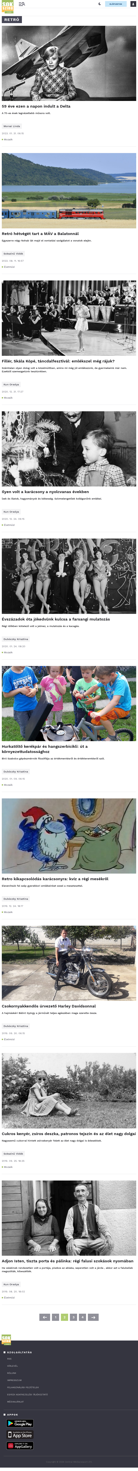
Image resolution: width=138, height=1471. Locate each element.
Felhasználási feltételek (23, 1387)
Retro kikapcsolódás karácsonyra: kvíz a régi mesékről (55, 879)
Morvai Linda (12, 126)
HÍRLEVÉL (12, 1366)
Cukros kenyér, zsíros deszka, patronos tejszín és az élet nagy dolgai (69, 1133)
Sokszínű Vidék (13, 253)
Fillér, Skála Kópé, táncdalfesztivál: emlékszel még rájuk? (58, 361)
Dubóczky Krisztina (16, 639)
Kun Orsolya (11, 384)
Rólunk (11, 1373)
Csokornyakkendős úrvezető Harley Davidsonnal (49, 1006)
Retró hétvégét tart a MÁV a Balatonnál (40, 233)
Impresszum (14, 1380)
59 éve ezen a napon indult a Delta (36, 106)
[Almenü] (22, 4)
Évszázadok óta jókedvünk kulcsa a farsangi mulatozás (56, 619)
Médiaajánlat (15, 1401)
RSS (9, 1359)
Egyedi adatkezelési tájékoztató (27, 1394)
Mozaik (8, 139)
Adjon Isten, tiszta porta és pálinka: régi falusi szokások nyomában (68, 1261)
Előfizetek (116, 4)
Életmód (9, 266)
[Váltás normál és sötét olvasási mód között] (100, 4)
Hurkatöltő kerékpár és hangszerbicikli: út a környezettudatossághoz (45, 749)
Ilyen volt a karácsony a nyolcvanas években (45, 491)
